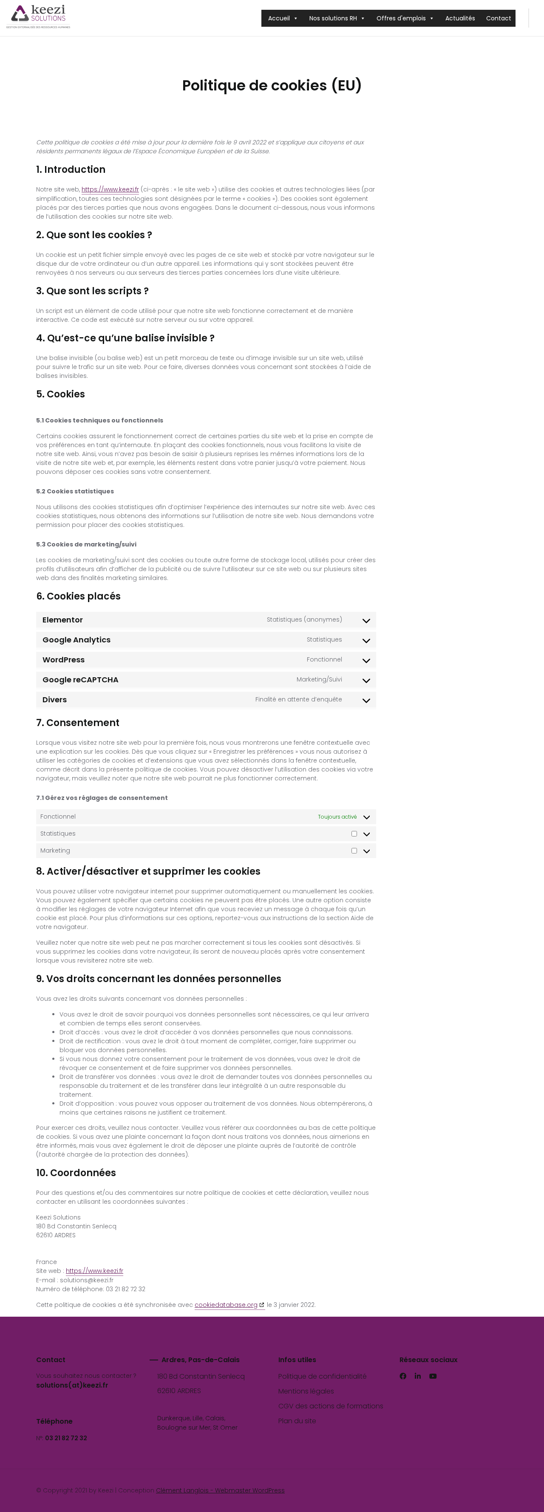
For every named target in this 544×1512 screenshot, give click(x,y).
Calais (214, 1418)
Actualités (460, 18)
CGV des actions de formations (330, 1406)
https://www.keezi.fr (110, 189)
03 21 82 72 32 (66, 1438)
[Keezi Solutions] (38, 18)
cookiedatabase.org (226, 1305)
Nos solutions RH (333, 18)
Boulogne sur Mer (183, 1427)
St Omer (225, 1427)
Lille (198, 1418)
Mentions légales (306, 1391)
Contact (498, 18)
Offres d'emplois (401, 18)
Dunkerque (173, 1418)
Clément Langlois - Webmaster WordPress (220, 1490)
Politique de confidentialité (322, 1376)
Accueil (279, 18)
